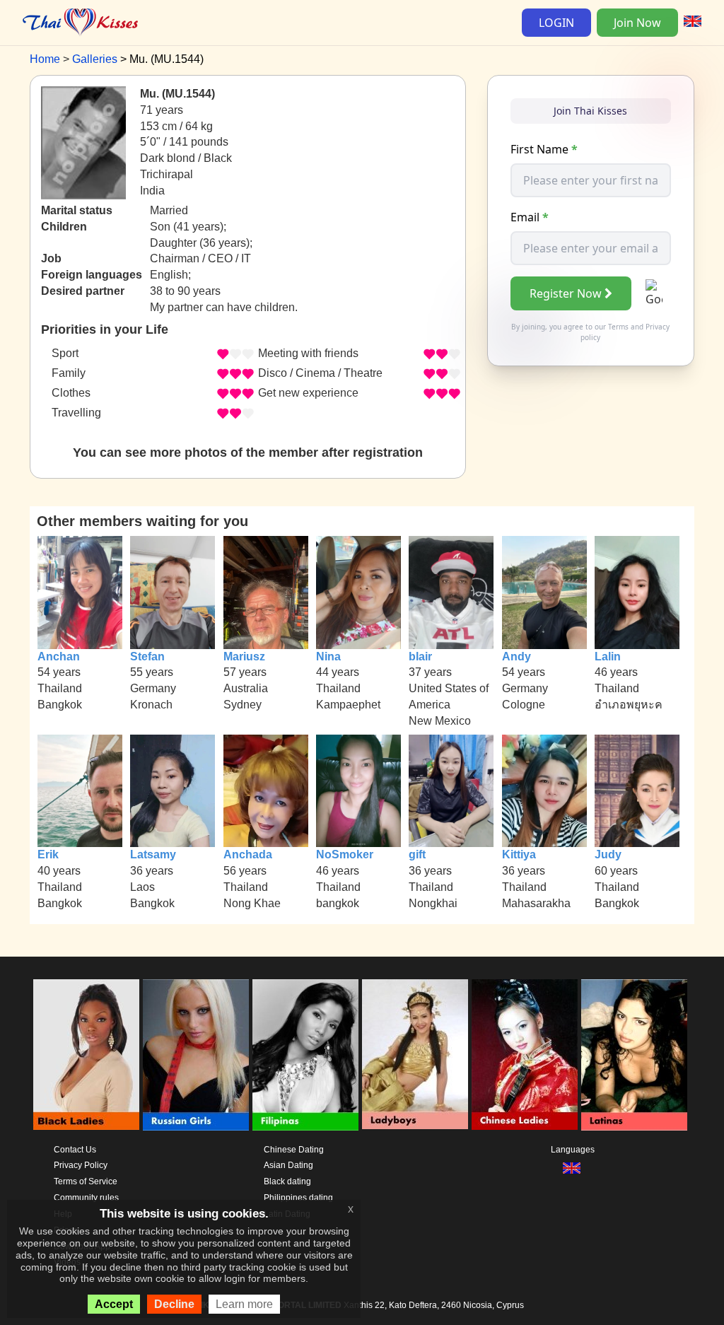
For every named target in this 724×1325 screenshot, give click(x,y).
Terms (618, 327)
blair (420, 656)
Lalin (608, 656)
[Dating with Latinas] (634, 1055)
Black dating (287, 1181)
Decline (174, 1304)
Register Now (566, 293)
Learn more (244, 1304)
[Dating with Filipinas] (305, 1055)
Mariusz (244, 656)
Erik (48, 854)
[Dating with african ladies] (86, 1055)
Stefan (147, 656)
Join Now (637, 22)
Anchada (247, 854)
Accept (114, 1304)
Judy (608, 854)
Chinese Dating (294, 1150)
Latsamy (153, 854)
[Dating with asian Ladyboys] (415, 1055)
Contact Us (75, 1150)
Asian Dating (288, 1165)
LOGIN (556, 22)
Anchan (58, 656)
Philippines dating (298, 1198)
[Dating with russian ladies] (196, 1055)
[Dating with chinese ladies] (525, 1055)
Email (529, 217)
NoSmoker (344, 854)
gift (417, 854)
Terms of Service (85, 1181)
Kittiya (519, 854)
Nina (328, 656)
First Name (544, 149)
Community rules (86, 1198)
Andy (516, 656)
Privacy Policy (80, 1165)
